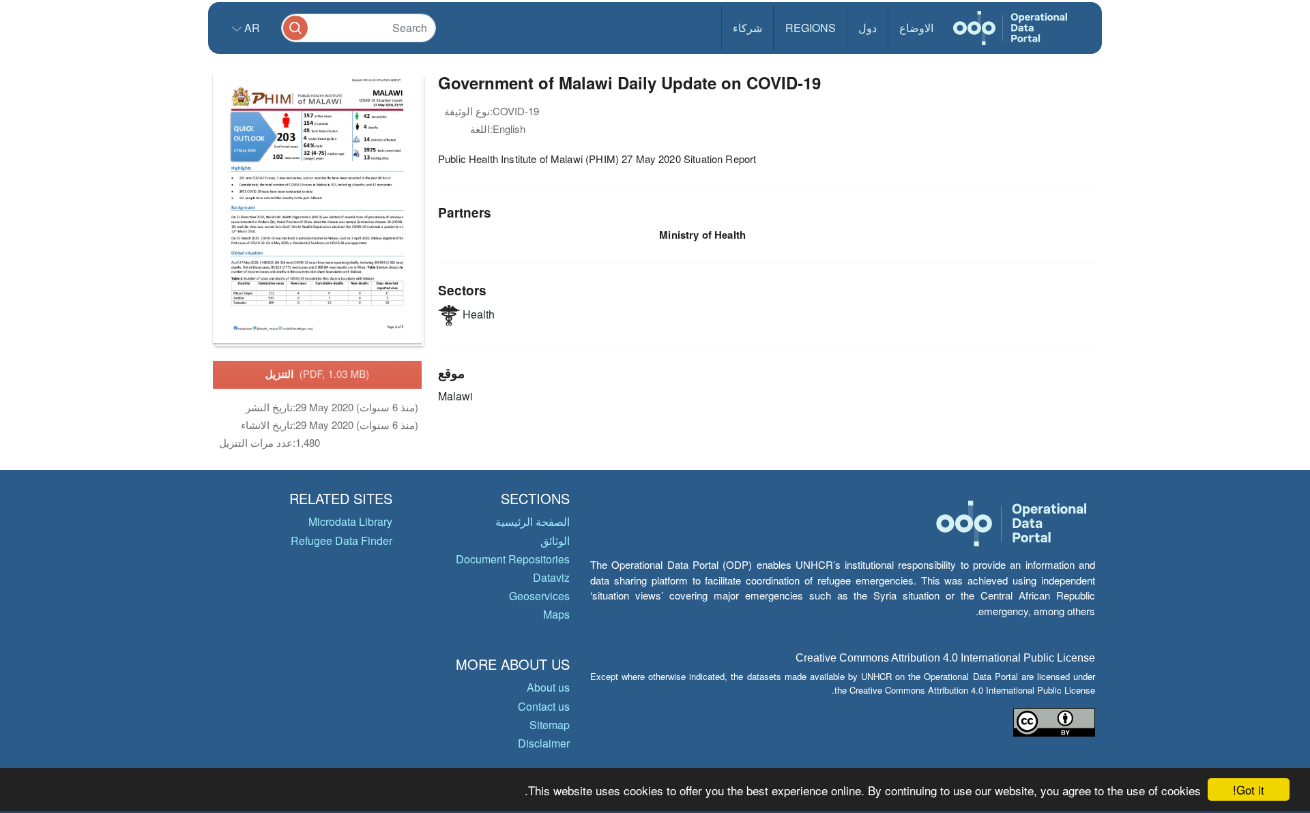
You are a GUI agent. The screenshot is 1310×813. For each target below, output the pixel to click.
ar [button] (251, 27)
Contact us (544, 706)
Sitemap (549, 725)
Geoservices (539, 596)
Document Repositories (513, 559)
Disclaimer (544, 743)
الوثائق (555, 540)
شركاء (747, 27)
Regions (810, 27)
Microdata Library (350, 521)
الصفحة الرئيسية (532, 521)
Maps (556, 614)
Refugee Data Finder (341, 540)
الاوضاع (916, 27)
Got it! (1248, 789)
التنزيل (317, 373)
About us (548, 687)
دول (867, 27)
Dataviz (551, 577)
